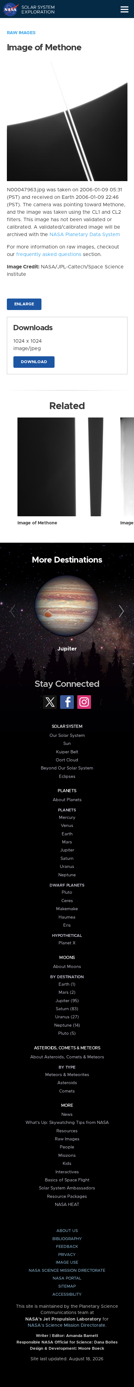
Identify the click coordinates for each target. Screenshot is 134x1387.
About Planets (67, 800)
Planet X (67, 943)
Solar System (67, 726)
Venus (67, 826)
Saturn (67, 858)
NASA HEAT (67, 1204)
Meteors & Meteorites (67, 1075)
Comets (67, 1091)
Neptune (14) (67, 1025)
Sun (67, 743)
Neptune (67, 875)
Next (120, 611)
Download (34, 362)
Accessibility (67, 1295)
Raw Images (21, 33)
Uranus (67, 867)
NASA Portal (67, 1278)
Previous (13, 611)
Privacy (67, 1255)
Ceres (67, 901)
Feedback (67, 1247)
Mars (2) (67, 992)
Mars (67, 842)
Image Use (67, 1263)
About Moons (67, 967)
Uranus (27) (67, 1017)
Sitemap (67, 1286)
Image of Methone (37, 523)
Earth (67, 834)
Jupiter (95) (67, 1001)
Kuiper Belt (67, 752)
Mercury (67, 817)
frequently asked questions (48, 254)
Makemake (67, 909)
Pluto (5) (67, 1033)
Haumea (67, 917)
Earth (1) (67, 984)
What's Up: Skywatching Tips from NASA (67, 1122)
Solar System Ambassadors (67, 1188)
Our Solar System (67, 735)
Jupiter (67, 649)
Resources (67, 1131)
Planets (67, 791)
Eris (67, 925)
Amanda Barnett (82, 1336)
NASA (8, 9)
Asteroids (67, 1083)
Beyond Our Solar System (67, 768)
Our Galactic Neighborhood (34, 23)
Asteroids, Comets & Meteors (67, 1048)
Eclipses (67, 776)
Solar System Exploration (34, 9)
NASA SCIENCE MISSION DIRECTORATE (67, 1271)
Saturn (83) (67, 1009)
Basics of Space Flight (67, 1180)
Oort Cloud (67, 760)
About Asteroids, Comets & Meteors (67, 1057)
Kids (67, 1163)
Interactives (67, 1172)
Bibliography (67, 1239)
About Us (67, 1231)
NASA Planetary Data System (85, 234)
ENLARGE (24, 304)
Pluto (67, 892)
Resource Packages (67, 1196)
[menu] (124, 9)
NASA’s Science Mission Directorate (66, 1325)
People (67, 1147)
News (67, 1114)
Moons (66, 958)
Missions (67, 1155)
